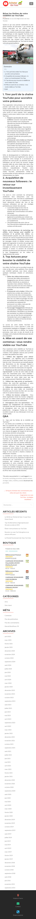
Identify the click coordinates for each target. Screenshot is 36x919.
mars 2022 (8, 730)
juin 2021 (8, 758)
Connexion (8, 615)
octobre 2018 (9, 870)
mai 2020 (8, 801)
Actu (19, 476)
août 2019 (8, 834)
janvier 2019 (9, 859)
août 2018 (8, 877)
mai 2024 (8, 676)
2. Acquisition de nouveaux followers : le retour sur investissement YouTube (16, 77)
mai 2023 (8, 715)
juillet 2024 (8, 669)
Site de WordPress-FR (12, 626)
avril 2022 (8, 726)
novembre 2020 (10, 783)
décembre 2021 (10, 737)
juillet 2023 (8, 708)
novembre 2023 (10, 694)
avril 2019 (8, 848)
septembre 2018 (10, 873)
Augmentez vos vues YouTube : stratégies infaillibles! (26, 497)
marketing (12, 478)
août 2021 (8, 751)
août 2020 (8, 794)
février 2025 (9, 643)
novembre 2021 (10, 740)
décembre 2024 (10, 651)
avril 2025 (8, 636)
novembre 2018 (10, 866)
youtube (20, 480)
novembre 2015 (10, 884)
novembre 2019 (10, 823)
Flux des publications (11, 619)
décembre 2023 (10, 690)
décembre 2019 (10, 819)
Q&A (6, 89)
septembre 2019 (10, 830)
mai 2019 (8, 844)
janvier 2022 (9, 733)
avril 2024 (8, 679)
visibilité (15, 480)
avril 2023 (8, 719)
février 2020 (9, 812)
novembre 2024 (10, 654)
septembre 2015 (10, 888)
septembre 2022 (10, 722)
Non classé (8, 605)
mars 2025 (8, 640)
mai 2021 (8, 762)
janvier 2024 (9, 687)
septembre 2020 (10, 791)
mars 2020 (8, 809)
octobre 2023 (9, 697)
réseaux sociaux (27, 478)
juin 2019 (8, 841)
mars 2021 (8, 769)
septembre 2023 (10, 701)
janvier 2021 (9, 776)
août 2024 (8, 665)
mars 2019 (8, 852)
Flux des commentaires (12, 622)
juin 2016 (8, 880)
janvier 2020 (9, 816)
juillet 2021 (8, 755)
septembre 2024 (10, 661)
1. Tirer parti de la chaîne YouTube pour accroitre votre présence (16, 73)
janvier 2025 (9, 647)
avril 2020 (8, 805)
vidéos (10, 480)
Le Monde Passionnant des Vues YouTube (18, 538)
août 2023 (8, 704)
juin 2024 (8, 672)
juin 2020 (8, 798)
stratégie (5, 480)
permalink (6, 483)
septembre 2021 (10, 748)
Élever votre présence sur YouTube (16, 528)
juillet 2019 (8, 837)
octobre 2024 (9, 658)
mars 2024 (8, 683)
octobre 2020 (9, 787)
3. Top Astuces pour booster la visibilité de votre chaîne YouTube (17, 81)
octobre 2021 (9, 744)
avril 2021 (8, 766)
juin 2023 (8, 712)
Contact (18, 906)
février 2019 (9, 855)
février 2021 (9, 773)
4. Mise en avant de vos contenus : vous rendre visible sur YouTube (16, 86)
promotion (19, 478)
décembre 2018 (10, 862)
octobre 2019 (9, 827)
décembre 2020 (10, 780)
